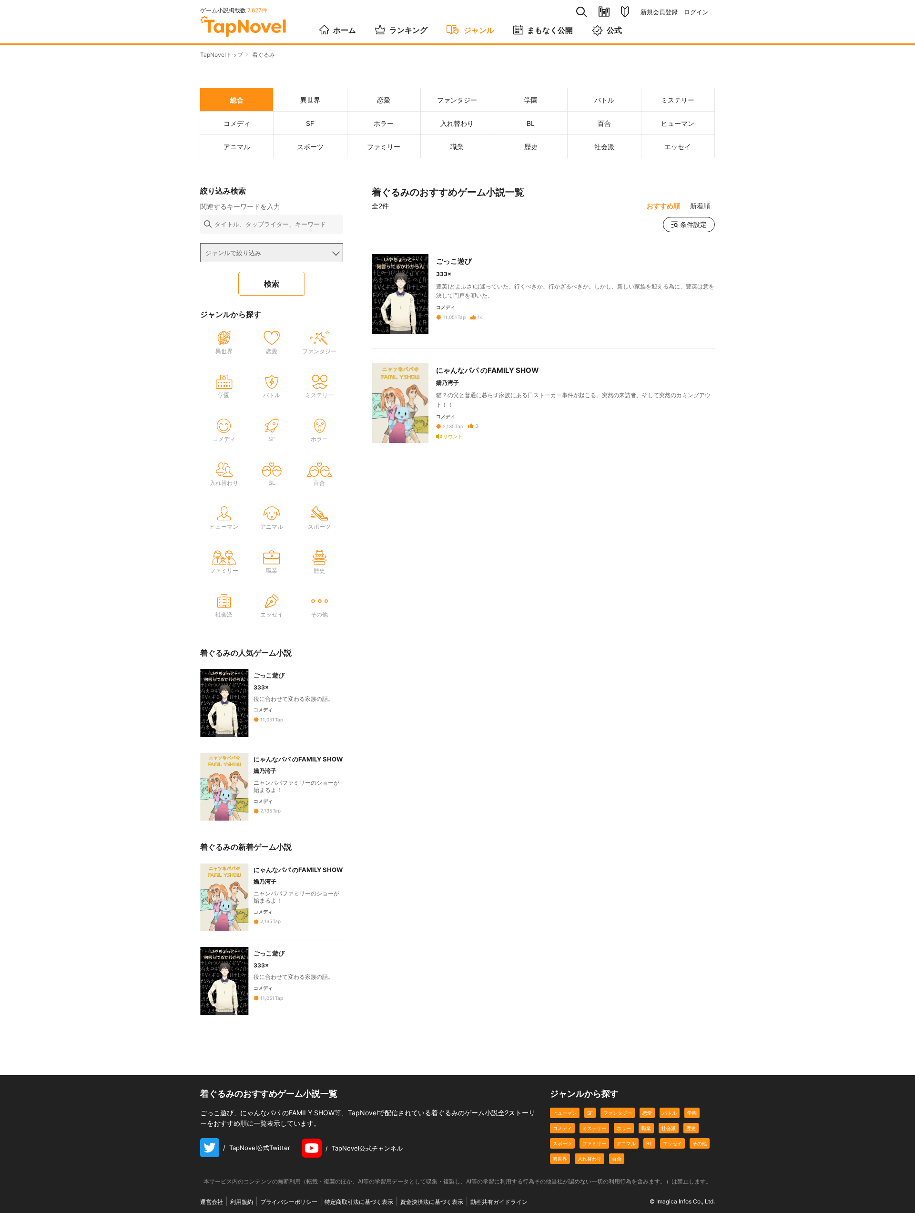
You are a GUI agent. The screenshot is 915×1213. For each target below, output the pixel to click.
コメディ (562, 1128)
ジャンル (479, 30)
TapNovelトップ (221, 54)
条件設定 (693, 224)
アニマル (626, 1143)
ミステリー (594, 1128)
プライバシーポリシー (288, 1201)
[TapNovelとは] (625, 12)
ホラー (624, 1128)
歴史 (691, 1128)
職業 (646, 1128)
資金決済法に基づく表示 (431, 1201)
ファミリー (594, 1143)
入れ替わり (589, 1159)
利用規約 (241, 1201)
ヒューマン (565, 1113)
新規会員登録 (659, 12)
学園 (692, 1113)
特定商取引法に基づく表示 (359, 1201)
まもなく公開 (550, 30)
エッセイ (672, 1143)
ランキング (408, 30)
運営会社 (211, 1201)
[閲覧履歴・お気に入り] (604, 11)
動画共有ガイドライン (499, 1201)
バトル (669, 1113)
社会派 (668, 1128)
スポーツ (562, 1143)
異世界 (560, 1159)
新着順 (700, 206)
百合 (616, 1159)
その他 (699, 1143)
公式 (614, 30)
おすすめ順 (663, 206)
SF (590, 1113)
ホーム (344, 30)
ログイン (696, 12)
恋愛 (647, 1113)
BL (649, 1143)
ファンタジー (617, 1113)
